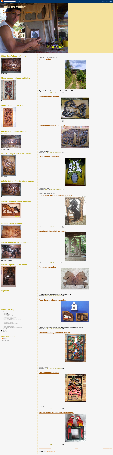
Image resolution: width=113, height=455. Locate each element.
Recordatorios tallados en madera (52, 300)
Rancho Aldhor (45, 59)
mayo (5, 313)
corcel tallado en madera (49, 96)
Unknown (5, 338)
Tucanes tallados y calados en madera (54, 333)
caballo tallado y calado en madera (53, 231)
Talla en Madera (14, 7)
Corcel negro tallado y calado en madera (55, 195)
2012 (4, 330)
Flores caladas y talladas (49, 373)
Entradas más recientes (45, 448)
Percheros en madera (47, 267)
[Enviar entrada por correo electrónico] (62, 92)
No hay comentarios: (57, 92)
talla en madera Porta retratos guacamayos (56, 412)
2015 (4, 311)
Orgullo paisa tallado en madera (52, 125)
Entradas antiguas (107, 448)
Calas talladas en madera (49, 157)
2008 (4, 331)
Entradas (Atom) (50, 451)
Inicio (76, 448)
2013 (4, 328)
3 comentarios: (56, 262)
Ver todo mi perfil (5, 340)
